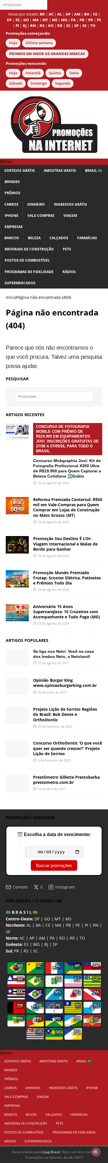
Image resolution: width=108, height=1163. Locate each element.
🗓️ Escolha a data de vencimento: (54, 834)
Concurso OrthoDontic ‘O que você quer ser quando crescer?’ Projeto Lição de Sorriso (67, 748)
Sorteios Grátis (19, 170)
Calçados (59, 237)
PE (77, 925)
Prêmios (12, 192)
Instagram (65, 887)
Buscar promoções (54, 865)
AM (42, 938)
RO (62, 938)
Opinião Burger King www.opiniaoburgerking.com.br (65, 682)
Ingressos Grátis (70, 204)
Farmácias (87, 237)
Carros (11, 204)
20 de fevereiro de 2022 (55, 726)
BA (38, 925)
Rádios (69, 271)
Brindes (12, 181)
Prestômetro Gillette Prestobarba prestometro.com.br (66, 779)
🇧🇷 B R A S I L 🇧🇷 (22, 912)
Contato (20, 887)
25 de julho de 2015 (52, 692)
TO (82, 938)
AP (31, 938)
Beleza (34, 237)
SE (8, 931)
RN (95, 925)
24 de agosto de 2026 (53, 556)
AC (22, 938)
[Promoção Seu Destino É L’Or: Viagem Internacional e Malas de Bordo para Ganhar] (17, 544)
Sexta (74, 73)
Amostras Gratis (60, 170)
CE (48, 925)
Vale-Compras (40, 215)
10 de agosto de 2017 (53, 663)
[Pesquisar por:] (23, 4)
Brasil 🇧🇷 (93, 170)
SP (55, 944)
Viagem (70, 215)
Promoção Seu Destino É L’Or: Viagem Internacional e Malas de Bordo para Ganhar (65, 544)
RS (26, 951)
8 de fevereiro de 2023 (54, 760)
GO (47, 919)
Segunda (62, 83)
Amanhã (33, 73)
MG (36, 944)
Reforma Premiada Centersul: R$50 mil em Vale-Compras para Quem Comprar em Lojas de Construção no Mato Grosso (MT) (67, 507)
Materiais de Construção (29, 249)
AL (28, 925)
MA (58, 925)
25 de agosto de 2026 (53, 483)
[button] (6, 161)
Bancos (11, 237)
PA (52, 938)
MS (68, 919)
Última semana (39, 42)
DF (37, 919)
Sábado (15, 83)
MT (58, 919)
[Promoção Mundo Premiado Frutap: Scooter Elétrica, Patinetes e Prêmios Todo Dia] (17, 578)
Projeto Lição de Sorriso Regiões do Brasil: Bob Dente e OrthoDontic (65, 714)
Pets (67, 249)
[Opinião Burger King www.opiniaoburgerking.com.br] (17, 686)
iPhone (11, 215)
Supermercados (20, 282)
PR (16, 951)
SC (35, 951)
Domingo (39, 83)
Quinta (55, 73)
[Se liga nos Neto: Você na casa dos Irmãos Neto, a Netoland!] (17, 657)
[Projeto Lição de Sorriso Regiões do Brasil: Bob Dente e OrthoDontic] (17, 715)
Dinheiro (36, 204)
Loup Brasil (51, 1152)
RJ (46, 944)
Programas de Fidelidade (29, 271)
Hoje (13, 42)
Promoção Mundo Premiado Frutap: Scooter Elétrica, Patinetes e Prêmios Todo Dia (67, 578)
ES (26, 944)
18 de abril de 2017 (52, 789)
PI (86, 925)
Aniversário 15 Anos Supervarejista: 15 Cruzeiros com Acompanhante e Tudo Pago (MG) (66, 612)
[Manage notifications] (96, 1151)
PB (68, 925)
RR (72, 938)
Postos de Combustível (27, 260)
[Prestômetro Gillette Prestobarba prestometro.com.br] (17, 783)
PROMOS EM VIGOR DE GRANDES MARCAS (47, 53)
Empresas (14, 226)
